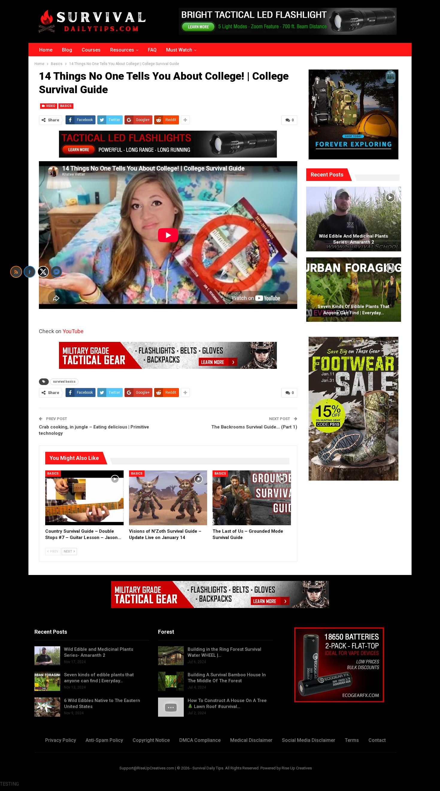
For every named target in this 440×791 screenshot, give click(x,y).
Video (50, 106)
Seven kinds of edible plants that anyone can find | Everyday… (353, 310)
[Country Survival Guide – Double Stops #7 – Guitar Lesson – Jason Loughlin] (84, 497)
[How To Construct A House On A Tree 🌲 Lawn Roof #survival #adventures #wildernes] (171, 707)
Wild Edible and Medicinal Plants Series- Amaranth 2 (353, 239)
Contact (377, 740)
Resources (122, 50)
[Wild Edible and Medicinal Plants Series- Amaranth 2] (354, 219)
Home (45, 50)
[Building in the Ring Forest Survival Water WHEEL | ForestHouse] (171, 655)
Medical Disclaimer (251, 740)
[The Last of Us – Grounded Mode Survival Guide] (252, 497)
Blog (67, 50)
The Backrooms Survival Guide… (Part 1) (254, 427)
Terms (352, 740)
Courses (91, 50)
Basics (66, 106)
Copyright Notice (151, 740)
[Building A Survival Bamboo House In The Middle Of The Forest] (171, 681)
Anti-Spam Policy (104, 740)
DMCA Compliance (200, 740)
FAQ (152, 50)
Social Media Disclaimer (308, 740)
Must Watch (179, 50)
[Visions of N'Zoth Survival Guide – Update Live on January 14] (168, 497)
